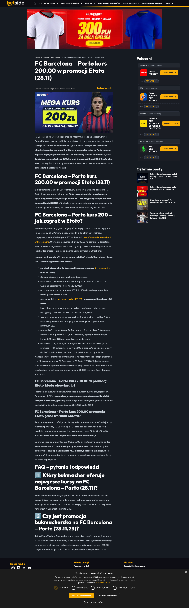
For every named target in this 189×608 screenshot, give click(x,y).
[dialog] (94, 588)
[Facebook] (13, 568)
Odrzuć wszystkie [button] (108, 595)
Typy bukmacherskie (70, 3)
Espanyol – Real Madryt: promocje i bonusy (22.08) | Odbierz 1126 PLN (162, 215)
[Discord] (18, 568)
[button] (35, 3)
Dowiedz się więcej (103, 583)
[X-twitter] (24, 568)
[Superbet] (143, 72)
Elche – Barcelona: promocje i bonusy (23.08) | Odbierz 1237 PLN (163, 176)
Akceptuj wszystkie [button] (81, 595)
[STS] (143, 97)
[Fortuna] (143, 123)
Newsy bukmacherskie (152, 3)
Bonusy (88, 3)
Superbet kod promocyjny (135, 566)
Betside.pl (38, 57)
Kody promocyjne (47, 3)
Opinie (167, 3)
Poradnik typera (131, 3)
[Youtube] (29, 568)
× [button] (186, 572)
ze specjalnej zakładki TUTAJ (69, 299)
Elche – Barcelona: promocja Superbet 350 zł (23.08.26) (163, 188)
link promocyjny (102, 268)
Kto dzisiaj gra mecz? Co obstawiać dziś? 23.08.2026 (162, 201)
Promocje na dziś (81, 566)
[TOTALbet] (143, 148)
